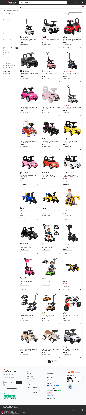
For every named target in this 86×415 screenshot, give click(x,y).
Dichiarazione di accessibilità (32, 392)
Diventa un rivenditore (31, 374)
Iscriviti (19, 382)
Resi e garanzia (30, 384)
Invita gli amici (50, 374)
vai (17, 47)
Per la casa (5, 7)
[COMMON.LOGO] (11, 2)
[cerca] (65, 2)
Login (48, 371)
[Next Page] (55, 361)
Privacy (28, 385)
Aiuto (28, 393)
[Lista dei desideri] (71, 2)
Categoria (6, 17)
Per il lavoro (39, 7)
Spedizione (29, 382)
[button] (2, 412)
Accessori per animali (58, 7)
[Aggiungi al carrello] (37, 47)
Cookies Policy (29, 389)
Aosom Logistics (30, 376)
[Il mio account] (76, 2)
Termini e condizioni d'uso (32, 387)
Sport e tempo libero (29, 7)
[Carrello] (82, 2)
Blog (48, 380)
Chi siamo (29, 371)
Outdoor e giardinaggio (16, 7)
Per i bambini (48, 7)
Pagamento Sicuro (51, 398)
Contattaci (29, 373)
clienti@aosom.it (12, 406)
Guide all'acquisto (50, 379)
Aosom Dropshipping (31, 378)
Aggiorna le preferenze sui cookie (33, 390)
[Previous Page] (46, 361)
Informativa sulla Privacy (12, 388)
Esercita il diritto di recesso (52, 373)
